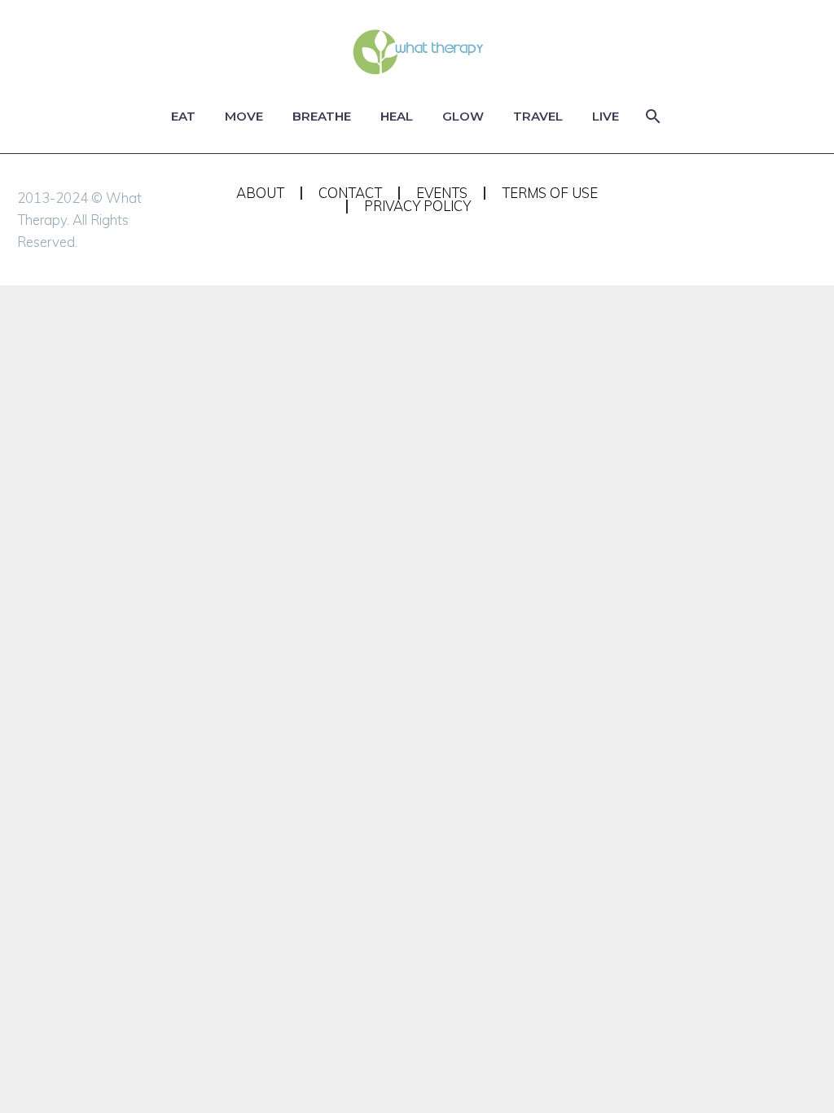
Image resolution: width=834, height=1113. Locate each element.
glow (463, 116)
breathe (321, 116)
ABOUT (260, 193)
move (244, 116)
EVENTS (441, 193)
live (605, 116)
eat (183, 116)
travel (538, 116)
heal (396, 116)
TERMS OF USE (550, 193)
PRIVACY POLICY (417, 206)
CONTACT (350, 193)
